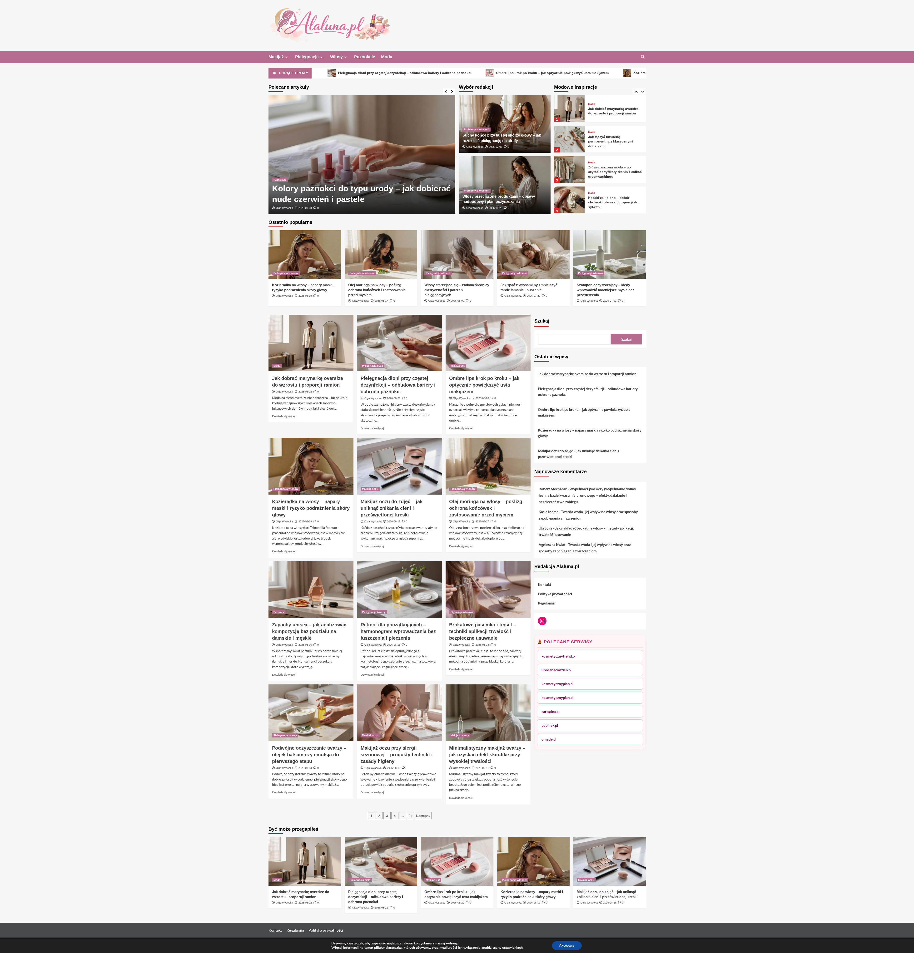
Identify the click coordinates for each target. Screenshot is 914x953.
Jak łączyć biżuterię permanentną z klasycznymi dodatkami (610, 111)
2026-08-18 (393, 521)
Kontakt (544, 584)
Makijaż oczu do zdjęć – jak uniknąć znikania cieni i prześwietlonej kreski (391, 508)
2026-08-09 (457, 300)
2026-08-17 (381, 300)
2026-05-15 (305, 207)
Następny (423, 816)
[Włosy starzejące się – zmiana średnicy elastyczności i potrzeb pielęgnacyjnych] (457, 254)
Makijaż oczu (370, 488)
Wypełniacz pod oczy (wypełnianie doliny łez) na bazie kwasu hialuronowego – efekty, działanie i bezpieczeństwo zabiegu (587, 495)
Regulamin (546, 603)
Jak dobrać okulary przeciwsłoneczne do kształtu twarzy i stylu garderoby (612, 202)
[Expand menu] (286, 57)
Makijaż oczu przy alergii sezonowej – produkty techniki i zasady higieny (397, 754)
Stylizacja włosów (462, 612)
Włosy (336, 56)
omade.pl (548, 739)
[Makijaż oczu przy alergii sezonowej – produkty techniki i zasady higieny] (399, 712)
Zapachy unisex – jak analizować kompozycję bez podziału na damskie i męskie (309, 631)
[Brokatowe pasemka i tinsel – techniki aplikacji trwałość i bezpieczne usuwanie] (488, 589)
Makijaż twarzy (460, 735)
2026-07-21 (609, 300)
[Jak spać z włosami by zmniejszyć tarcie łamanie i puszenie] (533, 254)
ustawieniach (512, 948)
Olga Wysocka (284, 207)
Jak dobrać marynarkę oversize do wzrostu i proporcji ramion (587, 374)
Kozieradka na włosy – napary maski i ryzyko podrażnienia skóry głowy (590, 73)
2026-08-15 (393, 644)
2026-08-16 (305, 644)
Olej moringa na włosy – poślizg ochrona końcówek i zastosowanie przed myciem (377, 290)
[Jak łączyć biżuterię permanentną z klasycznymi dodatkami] (569, 108)
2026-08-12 (393, 767)
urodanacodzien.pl (556, 670)
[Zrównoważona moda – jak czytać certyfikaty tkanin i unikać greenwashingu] (569, 139)
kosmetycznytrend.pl (558, 656)
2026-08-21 (393, 398)
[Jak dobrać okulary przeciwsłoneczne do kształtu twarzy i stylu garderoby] (569, 200)
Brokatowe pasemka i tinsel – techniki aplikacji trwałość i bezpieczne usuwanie (482, 631)
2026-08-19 (305, 295)
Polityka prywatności (555, 594)
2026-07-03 (495, 146)
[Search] (643, 57)
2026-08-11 (482, 767)
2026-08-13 (305, 767)
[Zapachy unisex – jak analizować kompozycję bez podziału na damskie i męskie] (310, 589)
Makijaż (276, 56)
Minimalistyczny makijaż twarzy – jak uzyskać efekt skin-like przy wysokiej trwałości (487, 754)
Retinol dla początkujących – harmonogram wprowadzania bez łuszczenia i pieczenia (398, 631)
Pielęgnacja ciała (372, 365)
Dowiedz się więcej (283, 416)
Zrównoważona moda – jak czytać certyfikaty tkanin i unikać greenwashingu (615, 141)
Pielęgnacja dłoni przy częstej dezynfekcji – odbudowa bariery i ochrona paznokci (398, 385)
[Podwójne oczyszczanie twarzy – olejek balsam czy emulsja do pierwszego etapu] (310, 712)
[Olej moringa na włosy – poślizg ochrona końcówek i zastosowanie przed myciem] (381, 254)
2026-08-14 (482, 644)
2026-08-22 (305, 391)
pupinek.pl (549, 725)
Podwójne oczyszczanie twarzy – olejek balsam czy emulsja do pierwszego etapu (309, 754)
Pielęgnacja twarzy (373, 612)
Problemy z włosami (476, 129)
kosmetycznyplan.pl (557, 684)
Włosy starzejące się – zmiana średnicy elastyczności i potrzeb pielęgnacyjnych (456, 290)
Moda (386, 56)
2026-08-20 (482, 398)
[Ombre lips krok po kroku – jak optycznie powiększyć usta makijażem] (488, 343)
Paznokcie (364, 56)
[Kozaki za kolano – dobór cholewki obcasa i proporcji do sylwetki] (569, 169)
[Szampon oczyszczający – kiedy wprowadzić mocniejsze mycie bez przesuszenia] (609, 254)
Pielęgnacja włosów (285, 273)
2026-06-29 (495, 207)
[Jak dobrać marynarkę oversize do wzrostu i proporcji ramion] (310, 343)
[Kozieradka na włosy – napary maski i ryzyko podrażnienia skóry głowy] (304, 254)
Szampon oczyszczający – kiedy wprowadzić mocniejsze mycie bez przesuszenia (605, 290)
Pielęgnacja (307, 56)
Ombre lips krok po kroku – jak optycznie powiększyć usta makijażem (451, 73)
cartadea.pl (550, 711)
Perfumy (278, 612)
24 (410, 816)
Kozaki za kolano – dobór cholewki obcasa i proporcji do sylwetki (613, 171)
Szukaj (541, 321)
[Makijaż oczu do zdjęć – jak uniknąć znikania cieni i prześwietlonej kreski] (399, 466)
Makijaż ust (458, 365)
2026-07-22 (533, 295)
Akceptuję (567, 945)
